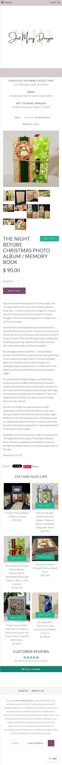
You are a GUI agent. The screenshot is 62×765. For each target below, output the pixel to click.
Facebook (17, 73)
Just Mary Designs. (24, 701)
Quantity (8, 281)
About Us (38, 690)
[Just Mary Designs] (31, 7)
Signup (15, 743)
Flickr (45, 73)
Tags (18, 117)
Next (36, 124)
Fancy (35, 466)
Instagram (38, 73)
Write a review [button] (31, 669)
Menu (8, 2)
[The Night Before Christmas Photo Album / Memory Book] (31, 132)
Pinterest (31, 73)
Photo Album (42, 117)
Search (23, 690)
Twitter (24, 73)
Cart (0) (55, 2)
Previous (28, 124)
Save (28, 466)
